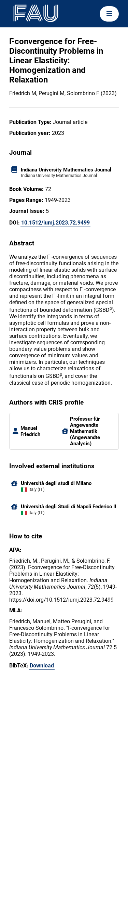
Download (42, 665)
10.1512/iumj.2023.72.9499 (55, 222)
